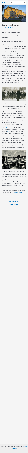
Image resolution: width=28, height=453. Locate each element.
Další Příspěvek (14, 204)
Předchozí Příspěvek (14, 201)
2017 (3, 27)
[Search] (25, 2)
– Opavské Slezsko (17, 192)
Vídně (8, 131)
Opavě (7, 128)
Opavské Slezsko (9, 27)
